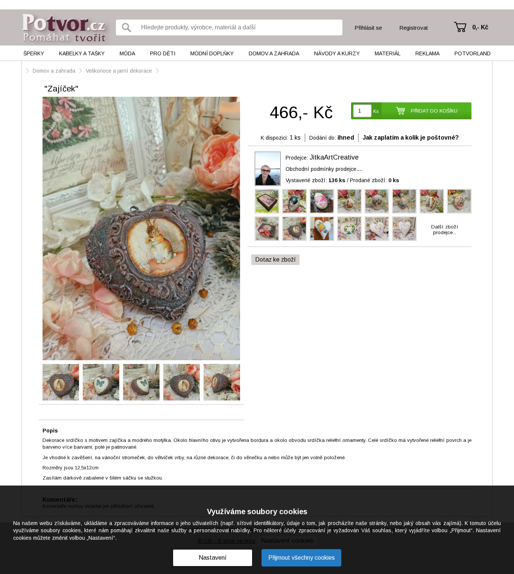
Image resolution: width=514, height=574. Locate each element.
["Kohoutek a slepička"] (349, 201)
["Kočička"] (404, 228)
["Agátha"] (294, 201)
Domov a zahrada (274, 53)
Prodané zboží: (374, 180)
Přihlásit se (368, 27)
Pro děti (162, 53)
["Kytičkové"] (349, 228)
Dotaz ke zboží (275, 259)
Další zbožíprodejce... (444, 229)
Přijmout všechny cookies (301, 557)
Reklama (427, 53)
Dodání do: (322, 138)
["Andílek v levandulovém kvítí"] (267, 201)
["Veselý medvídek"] (377, 228)
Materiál (387, 53)
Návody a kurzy (337, 53)
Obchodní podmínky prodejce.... (324, 169)
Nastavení (213, 557)
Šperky (33, 53)
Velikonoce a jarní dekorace (119, 71)
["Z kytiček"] (322, 228)
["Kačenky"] (377, 201)
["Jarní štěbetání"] (459, 201)
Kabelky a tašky (82, 53)
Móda (127, 53)
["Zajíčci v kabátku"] (404, 201)
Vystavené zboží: (315, 180)
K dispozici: (274, 138)
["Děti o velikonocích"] (432, 201)
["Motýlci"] (322, 201)
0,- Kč (480, 27)
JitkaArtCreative (334, 157)
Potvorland (473, 53)
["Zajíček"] (141, 229)
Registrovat (413, 27)
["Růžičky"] (267, 228)
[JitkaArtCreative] (268, 169)
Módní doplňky (212, 53)
